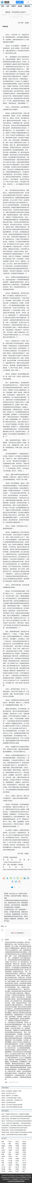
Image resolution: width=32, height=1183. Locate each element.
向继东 (10, 1150)
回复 (6, 1082)
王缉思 (24, 1154)
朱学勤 (3, 1169)
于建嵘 (17, 1146)
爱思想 (5, 2)
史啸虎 (17, 1158)
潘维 (10, 1169)
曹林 (10, 1143)
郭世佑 (10, 1156)
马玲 (17, 1156)
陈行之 (10, 1141)
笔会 (8, 864)
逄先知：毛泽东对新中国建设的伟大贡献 (12, 1107)
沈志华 (3, 1150)
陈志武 (24, 1146)
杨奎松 (17, 1152)
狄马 (3, 1158)
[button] (30, 940)
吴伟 (17, 1163)
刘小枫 (10, 1160)
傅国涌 (24, 1143)
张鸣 (10, 1152)
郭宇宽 (10, 1148)
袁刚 (10, 1167)
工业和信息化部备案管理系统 (16, 1181)
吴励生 (24, 1167)
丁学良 (3, 1143)
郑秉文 (17, 1169)
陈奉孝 (3, 1156)
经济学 (14, 6)
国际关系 (27, 6)
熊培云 (24, 1158)
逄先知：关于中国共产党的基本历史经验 (12, 1104)
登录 (15, 933)
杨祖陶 (24, 1148)
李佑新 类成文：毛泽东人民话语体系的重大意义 (14, 1130)
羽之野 (3, 1171)
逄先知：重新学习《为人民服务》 (10, 1095)
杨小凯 (17, 1167)
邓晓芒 (17, 1154)
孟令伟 (17, 1160)
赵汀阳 (17, 1150)
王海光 (24, 1152)
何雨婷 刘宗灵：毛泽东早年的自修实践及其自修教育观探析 (17, 1116)
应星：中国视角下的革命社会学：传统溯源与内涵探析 (15, 1114)
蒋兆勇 (10, 1163)
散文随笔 (13, 864)
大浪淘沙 (20, 864)
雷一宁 (24, 1160)
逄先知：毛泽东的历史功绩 (8, 1102)
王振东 (24, 1156)
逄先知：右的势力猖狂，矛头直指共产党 (12, 1100)
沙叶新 (24, 1163)
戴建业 (24, 1150)
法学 (7, 6)
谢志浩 (10, 1171)
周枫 (3, 1163)
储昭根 (17, 1165)
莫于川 (24, 1169)
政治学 (20, 6)
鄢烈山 (17, 1143)
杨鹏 (10, 1154)
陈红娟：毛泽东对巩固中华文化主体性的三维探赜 (14, 1134)
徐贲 (3, 1148)
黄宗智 (10, 1146)
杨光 (24, 1171)
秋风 (3, 1160)
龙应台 (24, 1141)
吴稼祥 (24, 1165)
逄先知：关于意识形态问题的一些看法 (11, 1098)
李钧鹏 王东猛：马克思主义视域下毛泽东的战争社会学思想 (17, 1132)
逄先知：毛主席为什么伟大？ (9, 1093)
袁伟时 (10, 1158)
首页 (2, 6)
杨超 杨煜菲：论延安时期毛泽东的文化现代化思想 (14, 1127)
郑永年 (17, 1141)
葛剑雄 (10, 1165)
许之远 (3, 1167)
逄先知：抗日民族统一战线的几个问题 (11, 1091)
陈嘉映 (3, 1146)
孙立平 (17, 1171)
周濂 (3, 1154)
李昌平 (3, 1152)
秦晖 (3, 1141)
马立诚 (17, 1148)
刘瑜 (3, 1165)
